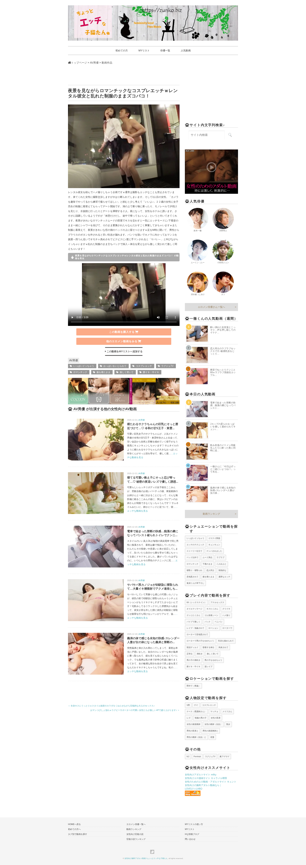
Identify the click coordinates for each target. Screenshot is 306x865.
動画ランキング (211, 513)
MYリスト (144, 50)
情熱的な (222, 570)
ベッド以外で (192, 557)
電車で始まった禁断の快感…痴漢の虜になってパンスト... (223, 405)
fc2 (188, 756)
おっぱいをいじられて (114, 366)
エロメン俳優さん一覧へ (211, 307)
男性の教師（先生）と (196, 737)
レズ (189, 718)
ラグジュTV (167, 366)
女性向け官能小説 (134, 834)
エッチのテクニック (195, 545)
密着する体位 (208, 647)
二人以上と (221, 564)
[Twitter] (153, 852)
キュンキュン (214, 545)
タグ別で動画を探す (77, 834)
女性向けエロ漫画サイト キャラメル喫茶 (206, 778)
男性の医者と (192, 731)
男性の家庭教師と (210, 731)
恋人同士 (210, 570)
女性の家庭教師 (193, 724)
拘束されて (223, 647)
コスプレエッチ (144, 366)
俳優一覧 (165, 50)
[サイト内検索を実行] (230, 135)
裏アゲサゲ (224, 756)
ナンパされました (214, 551)
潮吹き (200, 654)
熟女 (228, 724)
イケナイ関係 (214, 538)
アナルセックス (217, 602)
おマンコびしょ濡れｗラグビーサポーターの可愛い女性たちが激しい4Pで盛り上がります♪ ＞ (135, 710)
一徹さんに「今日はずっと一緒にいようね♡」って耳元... (223, 469)
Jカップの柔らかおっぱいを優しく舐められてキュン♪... (223, 427)
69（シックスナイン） (196, 602)
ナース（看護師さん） (196, 711)
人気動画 (186, 50)
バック (207, 622)
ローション (213, 628)
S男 (188, 705)
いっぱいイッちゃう (83, 366)
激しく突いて (127, 372)
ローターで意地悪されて (197, 634)
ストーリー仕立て (194, 551)
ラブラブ (220, 557)
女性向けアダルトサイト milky (200, 774)
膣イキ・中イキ (151, 372)
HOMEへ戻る (74, 824)
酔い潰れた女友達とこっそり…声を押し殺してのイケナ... (223, 330)
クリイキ (226, 609)
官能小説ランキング (136, 839)
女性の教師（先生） (213, 724)
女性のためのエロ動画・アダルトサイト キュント (210, 781)
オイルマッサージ (194, 609)
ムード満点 (207, 557)
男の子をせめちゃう (213, 660)
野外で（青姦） (193, 686)
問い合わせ (190, 839)
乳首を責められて (226, 641)
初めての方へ (74, 829)
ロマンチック (80, 372)
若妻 (212, 737)
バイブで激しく (193, 622)
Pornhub (197, 756)
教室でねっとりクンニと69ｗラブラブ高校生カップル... (223, 372)
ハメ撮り (226, 615)
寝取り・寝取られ (194, 570)
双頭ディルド (192, 647)
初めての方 (121, 50)
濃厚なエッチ (224, 577)
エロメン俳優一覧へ (136, 824)
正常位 (189, 654)
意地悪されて (192, 577)
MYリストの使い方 (194, 824)
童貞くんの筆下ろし (195, 583)
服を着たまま (103, 372)
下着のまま (207, 564)
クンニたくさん (193, 615)
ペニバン (218, 622)
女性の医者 (215, 718)
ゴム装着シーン (211, 615)
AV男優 (73, 360)
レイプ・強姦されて (195, 628)
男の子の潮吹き (193, 660)
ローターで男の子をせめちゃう (200, 641)
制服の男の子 (200, 718)
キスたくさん (212, 609)
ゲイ (196, 705)
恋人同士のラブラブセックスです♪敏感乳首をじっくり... (223, 351)
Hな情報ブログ (192, 834)
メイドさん (227, 711)
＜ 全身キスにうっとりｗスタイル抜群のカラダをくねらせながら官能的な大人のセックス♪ (111, 706)
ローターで (227, 628)
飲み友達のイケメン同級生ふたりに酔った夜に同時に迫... (223, 448)
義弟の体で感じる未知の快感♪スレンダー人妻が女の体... (223, 490)
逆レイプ (208, 666)
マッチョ (214, 711)
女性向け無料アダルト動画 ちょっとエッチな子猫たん (146, 858)
